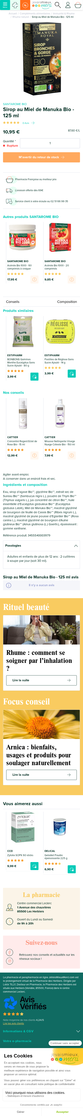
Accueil (13, 13)
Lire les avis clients (13, 1023)
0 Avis (26, 123)
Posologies (13, 546)
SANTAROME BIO (15, 104)
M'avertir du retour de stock (39, 157)
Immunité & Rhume (64, 13)
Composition (67, 301)
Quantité (8, 141)
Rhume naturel (20, 17)
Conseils (12, 301)
